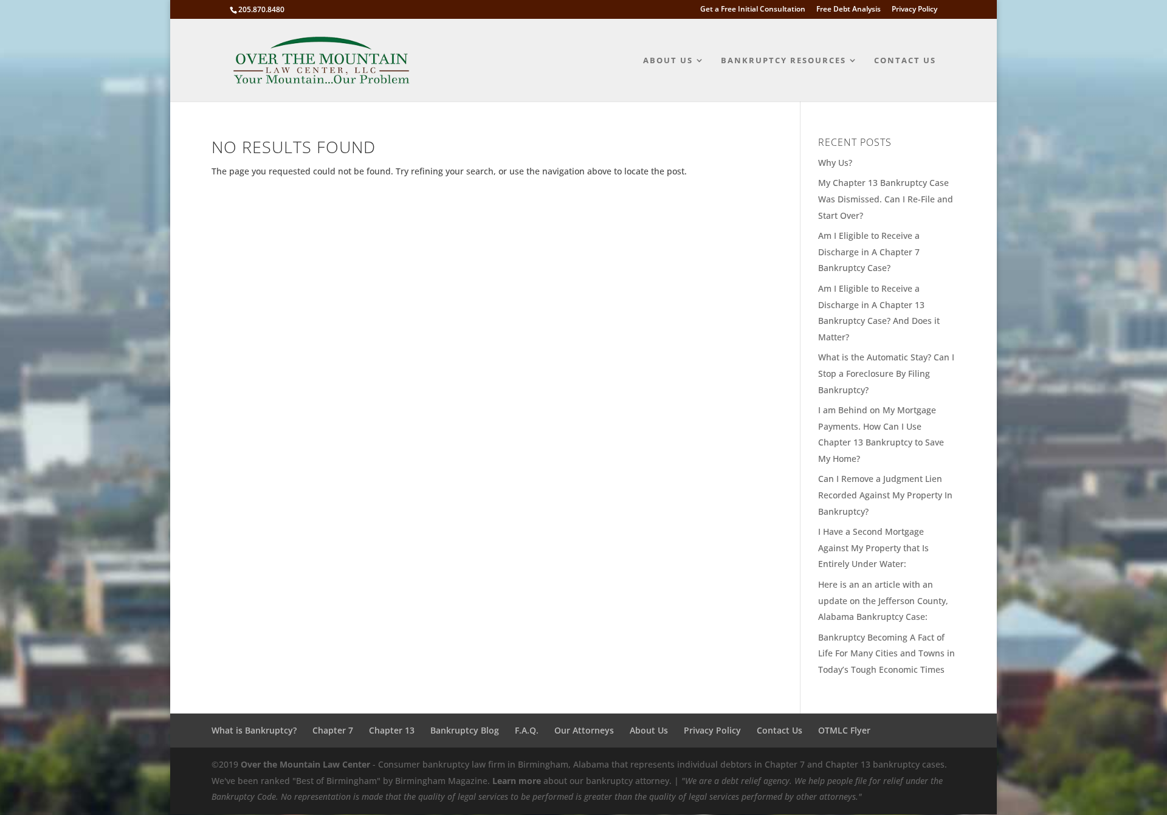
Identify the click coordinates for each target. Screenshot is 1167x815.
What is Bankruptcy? (254, 730)
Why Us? (835, 162)
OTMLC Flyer (844, 730)
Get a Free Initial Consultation (752, 9)
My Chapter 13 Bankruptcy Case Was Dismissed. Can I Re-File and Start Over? (885, 199)
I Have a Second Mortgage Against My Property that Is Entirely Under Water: (873, 547)
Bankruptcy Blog (464, 730)
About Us (668, 61)
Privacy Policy (914, 9)
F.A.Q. (527, 730)
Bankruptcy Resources (783, 61)
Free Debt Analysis (848, 9)
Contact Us (905, 61)
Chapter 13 (392, 730)
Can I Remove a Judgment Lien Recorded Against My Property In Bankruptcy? (885, 495)
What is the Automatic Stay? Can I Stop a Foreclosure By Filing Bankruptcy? (886, 373)
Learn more (516, 780)
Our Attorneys (584, 730)
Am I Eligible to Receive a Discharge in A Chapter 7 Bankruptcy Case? (869, 251)
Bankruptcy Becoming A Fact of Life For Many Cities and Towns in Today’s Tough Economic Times (886, 653)
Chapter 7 (332, 730)
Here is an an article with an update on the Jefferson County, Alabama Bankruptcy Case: (883, 600)
